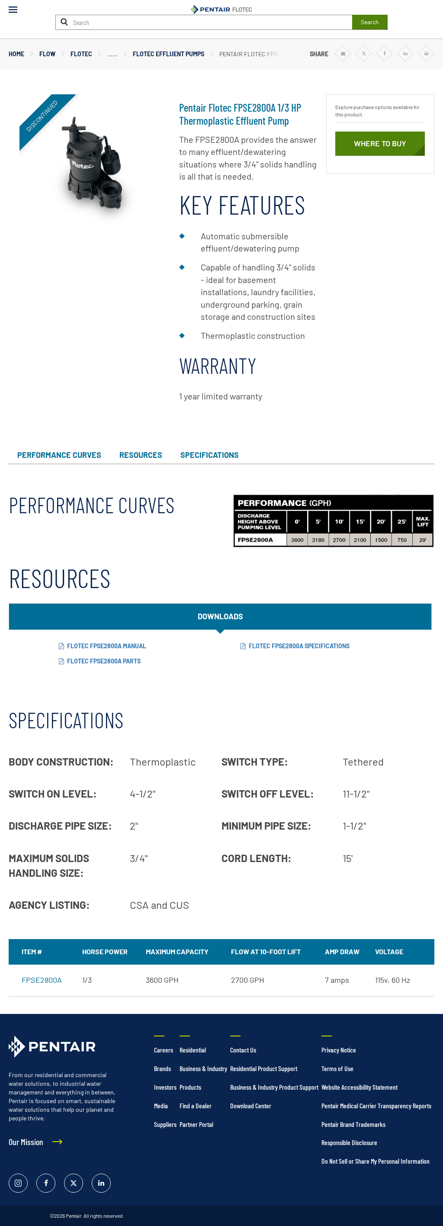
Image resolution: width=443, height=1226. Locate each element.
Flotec (81, 54)
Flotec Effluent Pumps (168, 54)
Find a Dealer (196, 1105)
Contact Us (243, 1050)
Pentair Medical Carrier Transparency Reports (376, 1105)
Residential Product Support (263, 1068)
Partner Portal (196, 1124)
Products (190, 1087)
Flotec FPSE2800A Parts (104, 661)
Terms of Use (337, 1068)
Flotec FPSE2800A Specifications (299, 646)
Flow (47, 54)
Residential (193, 1050)
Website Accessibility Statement (359, 1087)
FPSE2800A (42, 980)
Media (161, 1105)
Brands (162, 1068)
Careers (163, 1050)
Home (16, 54)
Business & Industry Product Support (274, 1087)
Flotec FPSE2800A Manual (106, 646)
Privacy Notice (338, 1050)
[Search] (64, 22)
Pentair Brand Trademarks (353, 1124)
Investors (165, 1087)
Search (370, 22)
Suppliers (165, 1124)
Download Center (250, 1105)
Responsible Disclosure (349, 1142)
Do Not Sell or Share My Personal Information (375, 1161)
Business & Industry (203, 1068)
